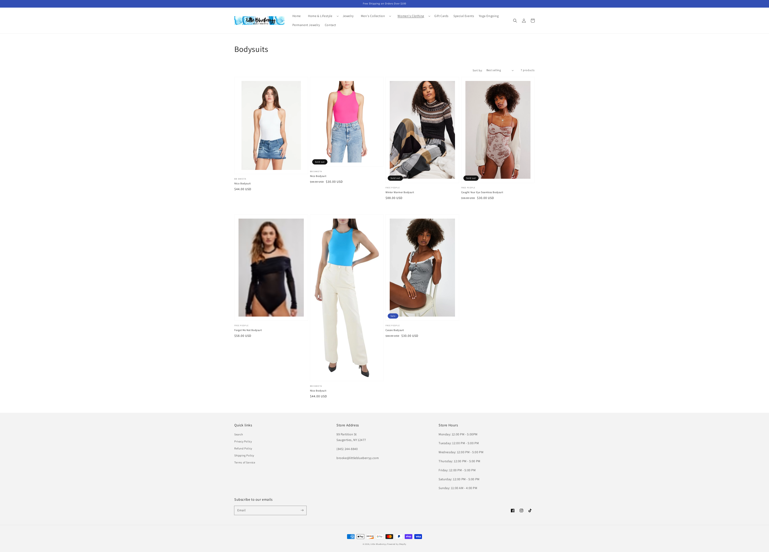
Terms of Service (244, 462)
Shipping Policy (244, 455)
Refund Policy (243, 448)
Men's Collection (373, 16)
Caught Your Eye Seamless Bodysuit (482, 192)
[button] (321, 16)
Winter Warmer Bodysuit (400, 192)
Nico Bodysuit (242, 183)
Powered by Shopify (396, 544)
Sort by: (477, 70)
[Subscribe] (302, 510)
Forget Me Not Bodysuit (248, 330)
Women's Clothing (411, 16)
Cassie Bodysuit (395, 330)
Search (238, 434)
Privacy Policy (243, 441)
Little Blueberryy (378, 544)
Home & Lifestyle (320, 16)
